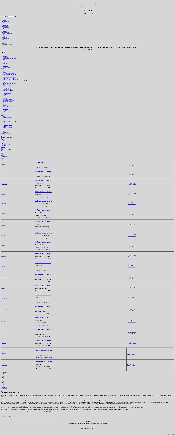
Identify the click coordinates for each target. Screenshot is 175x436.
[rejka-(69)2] (4, 309)
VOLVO (2, 158)
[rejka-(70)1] (4, 365)
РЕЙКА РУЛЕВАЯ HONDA (43, 171)
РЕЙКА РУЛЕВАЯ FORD (42, 162)
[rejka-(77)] (3, 194)
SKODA (2, 153)
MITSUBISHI (4, 145)
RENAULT (3, 150)
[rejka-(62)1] (4, 278)
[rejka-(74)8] (4, 245)
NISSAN (3, 147)
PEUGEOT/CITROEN (6, 149)
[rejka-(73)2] (4, 184)
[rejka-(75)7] (4, 298)
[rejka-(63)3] (4, 332)
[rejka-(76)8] (4, 353)
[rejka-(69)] (3, 203)
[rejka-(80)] (3, 213)
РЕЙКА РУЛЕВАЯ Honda (43, 180)
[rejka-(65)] (3, 343)
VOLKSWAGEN (4, 156)
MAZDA (3, 143)
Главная (5, 42)
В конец (5, 388)
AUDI (2, 138)
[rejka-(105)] (4, 164)
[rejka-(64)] (3, 288)
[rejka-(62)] (3, 173)
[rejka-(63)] (3, 235)
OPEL (2, 148)
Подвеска (5, 43)
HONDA (3, 140)
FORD (2, 139)
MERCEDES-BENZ (5, 144)
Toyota (2, 155)
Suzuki (2, 154)
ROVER (2, 152)
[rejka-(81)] (3, 266)
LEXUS (2, 142)
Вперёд (5, 387)
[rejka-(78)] (3, 256)
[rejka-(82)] (3, 321)
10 (3, 386)
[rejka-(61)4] (4, 225)
